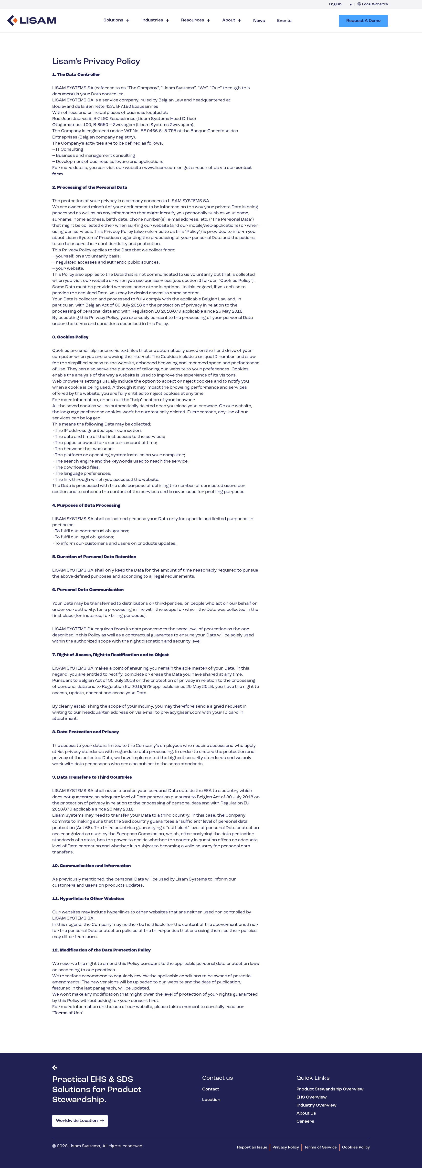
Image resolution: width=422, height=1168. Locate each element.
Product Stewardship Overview (330, 1089)
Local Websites (375, 4)
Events (284, 21)
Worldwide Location (77, 1121)
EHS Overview (311, 1097)
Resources (193, 20)
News (259, 21)
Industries (152, 20)
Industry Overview (316, 1105)
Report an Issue (252, 1147)
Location (211, 1100)
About (229, 20)
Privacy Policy (286, 1147)
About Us (306, 1113)
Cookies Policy (356, 1147)
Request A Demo (363, 21)
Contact (210, 1089)
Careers (305, 1121)
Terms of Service (320, 1147)
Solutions (114, 20)
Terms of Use (68, 1013)
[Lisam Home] (31, 21)
